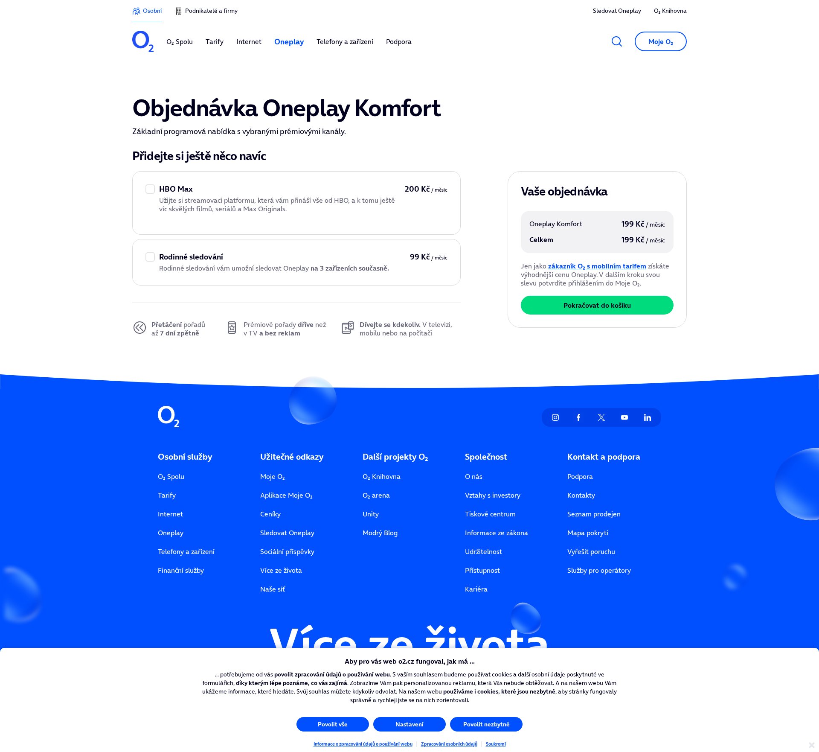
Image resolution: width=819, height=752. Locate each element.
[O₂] (143, 41)
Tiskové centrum (490, 514)
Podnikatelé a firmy (211, 10)
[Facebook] (578, 417)
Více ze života (281, 570)
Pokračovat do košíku (597, 305)
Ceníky (270, 514)
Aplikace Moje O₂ (286, 495)
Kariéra (476, 589)
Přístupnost (482, 570)
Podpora (580, 476)
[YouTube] (624, 417)
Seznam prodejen (594, 514)
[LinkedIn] (647, 417)
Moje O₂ (272, 476)
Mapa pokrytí (587, 532)
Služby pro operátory (599, 570)
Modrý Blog (380, 532)
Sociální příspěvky (287, 551)
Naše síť (272, 589)
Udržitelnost (483, 551)
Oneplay (170, 532)
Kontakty (581, 495)
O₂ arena (376, 495)
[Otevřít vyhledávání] (617, 41)
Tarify (167, 495)
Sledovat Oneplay (617, 10)
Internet (170, 514)
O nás (473, 476)
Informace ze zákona (496, 532)
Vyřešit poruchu (591, 551)
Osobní (152, 10)
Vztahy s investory (492, 495)
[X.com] (601, 417)
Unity (371, 514)
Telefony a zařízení (186, 551)
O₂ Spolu (171, 476)
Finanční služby (181, 570)
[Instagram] (555, 417)
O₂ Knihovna (670, 10)
